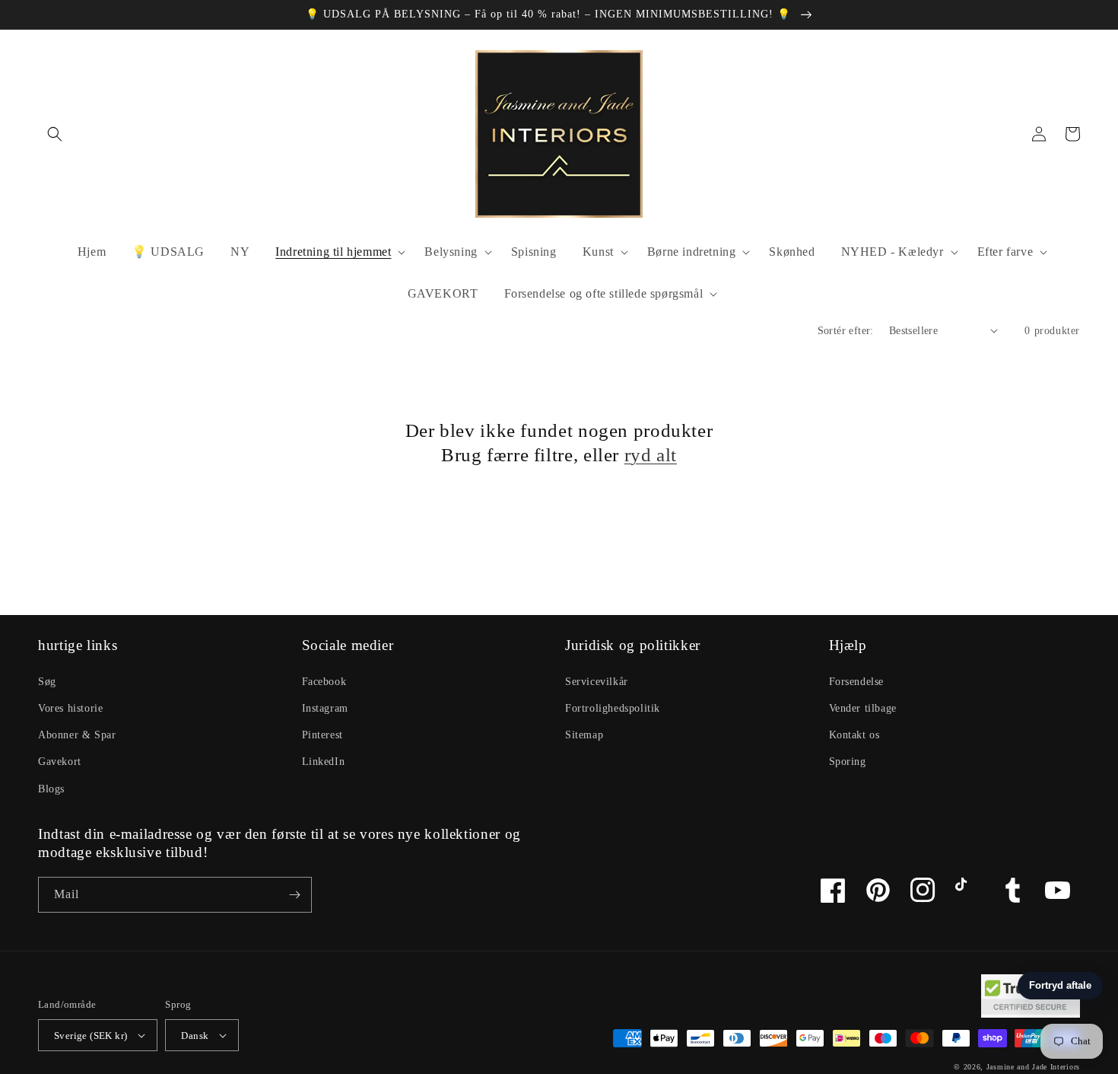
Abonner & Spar (77, 735)
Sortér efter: (846, 330)
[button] (54, 134)
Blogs (51, 789)
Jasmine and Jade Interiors (1033, 1067)
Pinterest (322, 735)
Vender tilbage (863, 708)
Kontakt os (854, 735)
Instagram (325, 708)
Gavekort (59, 761)
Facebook (324, 681)
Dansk (194, 1035)
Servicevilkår (596, 681)
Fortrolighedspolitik (612, 708)
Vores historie (70, 708)
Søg (47, 681)
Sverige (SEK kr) (90, 1035)
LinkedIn (323, 761)
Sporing (847, 761)
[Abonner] (294, 895)
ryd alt (650, 455)
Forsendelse (857, 681)
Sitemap (584, 735)
